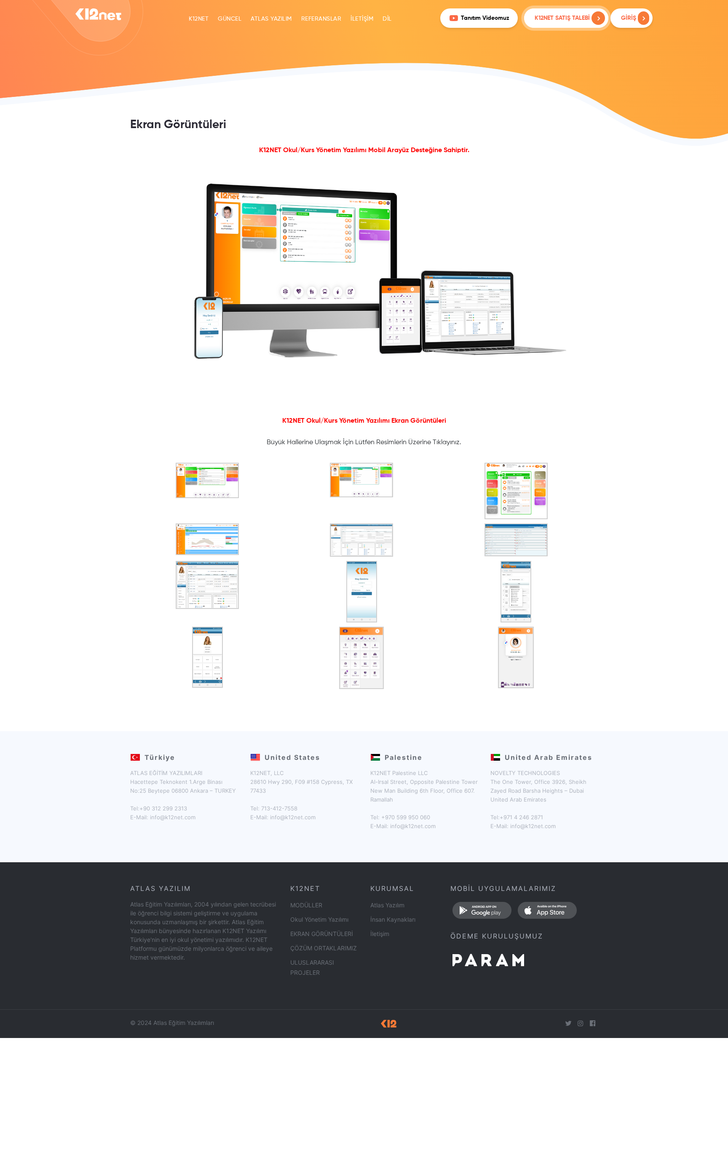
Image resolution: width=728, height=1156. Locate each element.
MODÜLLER (306, 905)
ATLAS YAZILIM (271, 19)
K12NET (199, 19)
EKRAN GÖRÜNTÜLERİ (321, 933)
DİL (387, 19)
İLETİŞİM (362, 19)
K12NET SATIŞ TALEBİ (562, 18)
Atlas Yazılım (387, 905)
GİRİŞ (629, 18)
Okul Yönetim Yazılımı (319, 919)
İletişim (379, 933)
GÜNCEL (229, 19)
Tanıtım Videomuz (485, 18)
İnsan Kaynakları (392, 919)
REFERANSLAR (321, 19)
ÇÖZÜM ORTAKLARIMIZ (323, 948)
